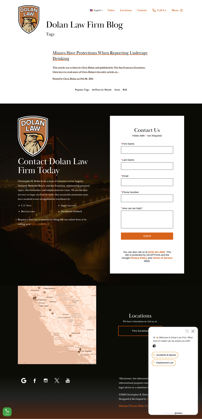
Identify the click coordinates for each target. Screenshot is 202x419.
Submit (147, 236)
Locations (126, 10)
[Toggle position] (187, 331)
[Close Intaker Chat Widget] (193, 331)
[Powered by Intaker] (179, 413)
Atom (117, 89)
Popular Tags (82, 89)
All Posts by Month (102, 89)
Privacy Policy (138, 258)
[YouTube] (68, 380)
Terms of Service (162, 258)
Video (111, 10)
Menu (175, 10)
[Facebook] (35, 380)
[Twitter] (57, 380)
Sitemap (123, 405)
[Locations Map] (57, 325)
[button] (96, 10)
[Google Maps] (24, 380)
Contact (142, 10)
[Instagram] (46, 380)
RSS (125, 89)
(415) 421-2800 (156, 252)
